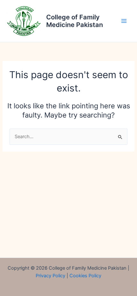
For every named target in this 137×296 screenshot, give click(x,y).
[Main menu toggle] (124, 21)
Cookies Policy (85, 276)
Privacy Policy (50, 276)
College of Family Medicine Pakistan (74, 21)
